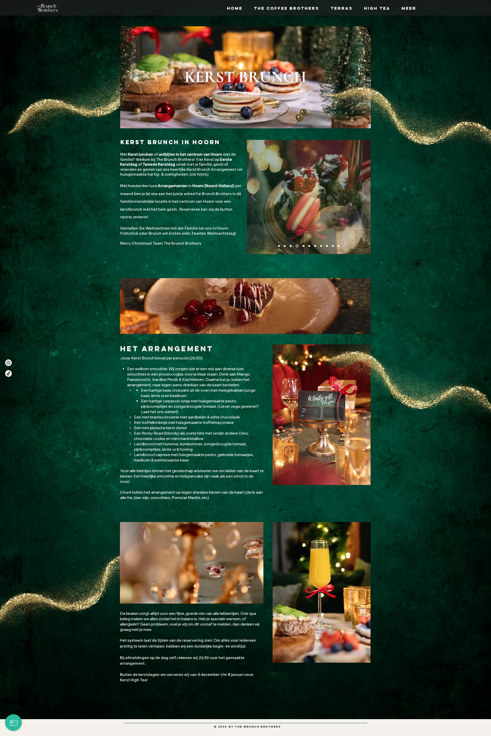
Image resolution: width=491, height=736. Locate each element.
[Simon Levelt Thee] (303, 246)
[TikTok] (8, 373)
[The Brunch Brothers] (315, 246)
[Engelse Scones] (321, 246)
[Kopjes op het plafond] (333, 246)
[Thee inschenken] (291, 246)
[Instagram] (8, 362)
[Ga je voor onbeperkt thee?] (279, 246)
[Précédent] (254, 197)
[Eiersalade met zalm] (339, 246)
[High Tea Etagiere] (296, 246)
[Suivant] (363, 197)
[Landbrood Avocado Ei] (309, 246)
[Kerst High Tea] (285, 246)
